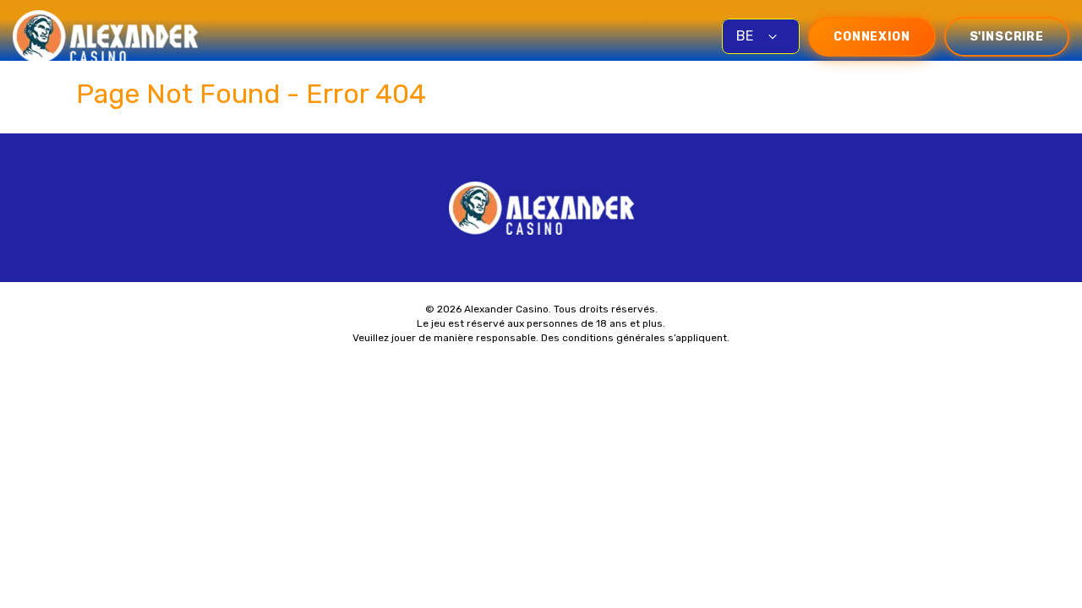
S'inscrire (1007, 37)
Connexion (871, 37)
